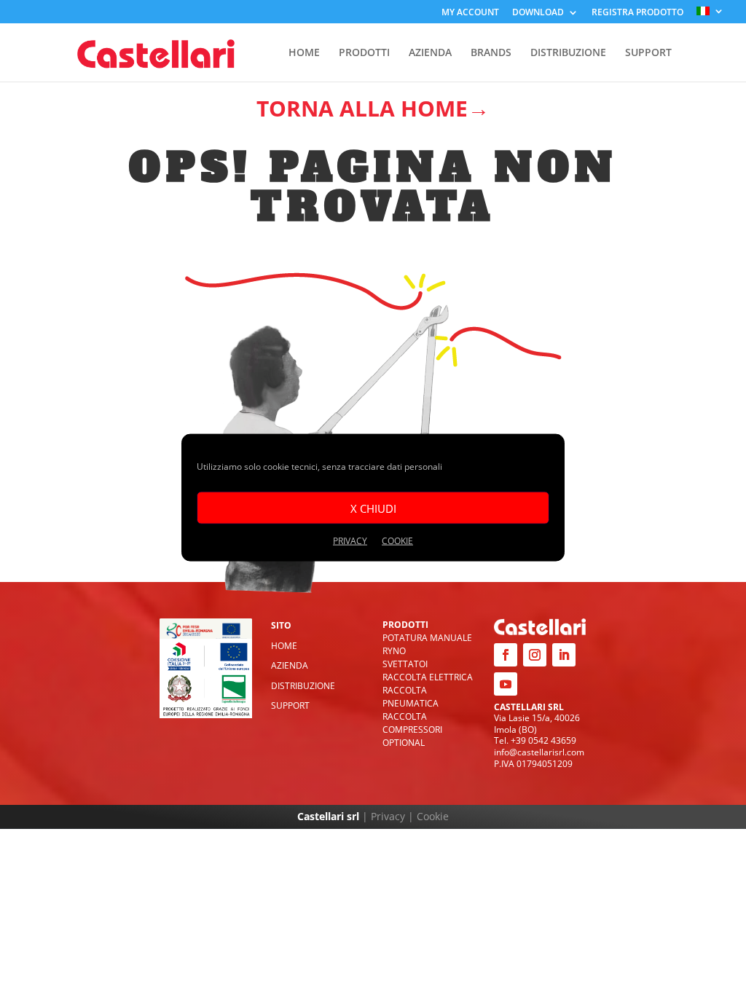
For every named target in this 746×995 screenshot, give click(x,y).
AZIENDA (430, 53)
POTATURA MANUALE (427, 638)
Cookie (433, 816)
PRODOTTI (364, 53)
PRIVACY (350, 541)
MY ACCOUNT (470, 13)
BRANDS (491, 53)
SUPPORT (648, 53)
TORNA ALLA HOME (362, 108)
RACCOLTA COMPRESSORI (412, 723)
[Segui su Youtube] (505, 684)
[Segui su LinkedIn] (564, 654)
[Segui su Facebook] (505, 654)
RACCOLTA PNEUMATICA (410, 696)
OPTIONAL (403, 742)
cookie (397, 541)
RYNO (394, 651)
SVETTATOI (405, 664)
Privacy (388, 816)
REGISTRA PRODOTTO (637, 13)
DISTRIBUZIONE (568, 53)
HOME (304, 53)
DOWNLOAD (538, 13)
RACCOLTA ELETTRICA (427, 677)
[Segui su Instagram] (534, 654)
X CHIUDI (373, 507)
